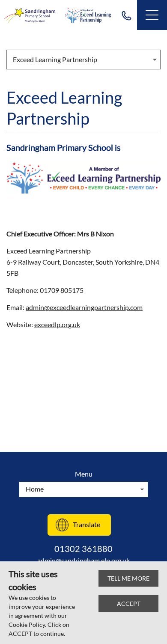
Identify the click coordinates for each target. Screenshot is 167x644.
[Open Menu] (152, 15)
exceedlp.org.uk (57, 324)
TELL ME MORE (128, 578)
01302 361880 (126, 15)
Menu (83, 474)
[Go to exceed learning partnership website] (88, 15)
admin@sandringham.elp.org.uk (83, 560)
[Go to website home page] (30, 15)
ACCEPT (128, 603)
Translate (86, 524)
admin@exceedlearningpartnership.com (84, 307)
